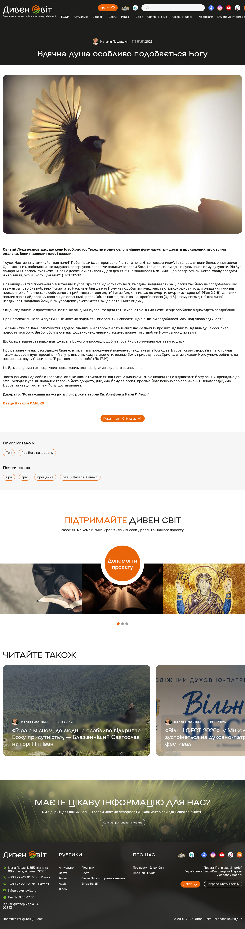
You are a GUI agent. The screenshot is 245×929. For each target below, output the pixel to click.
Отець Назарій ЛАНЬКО (23, 403)
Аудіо (63, 883)
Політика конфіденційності (23, 919)
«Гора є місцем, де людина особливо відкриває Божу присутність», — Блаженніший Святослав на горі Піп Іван (76, 737)
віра (9, 477)
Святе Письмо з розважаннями (103, 878)
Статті (97, 17)
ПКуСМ (64, 17)
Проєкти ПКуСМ (144, 873)
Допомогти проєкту (122, 563)
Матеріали (206, 17)
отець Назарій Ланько (80, 477)
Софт (139, 17)
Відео (63, 889)
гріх (25, 477)
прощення (45, 477)
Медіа (125, 17)
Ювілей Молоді (182, 17)
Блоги (113, 17)
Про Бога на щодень (37, 453)
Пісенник (88, 867)
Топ (9, 453)
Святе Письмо (157, 17)
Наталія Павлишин (114, 41)
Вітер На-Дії (90, 883)
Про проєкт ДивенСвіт (148, 867)
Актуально (81, 17)
